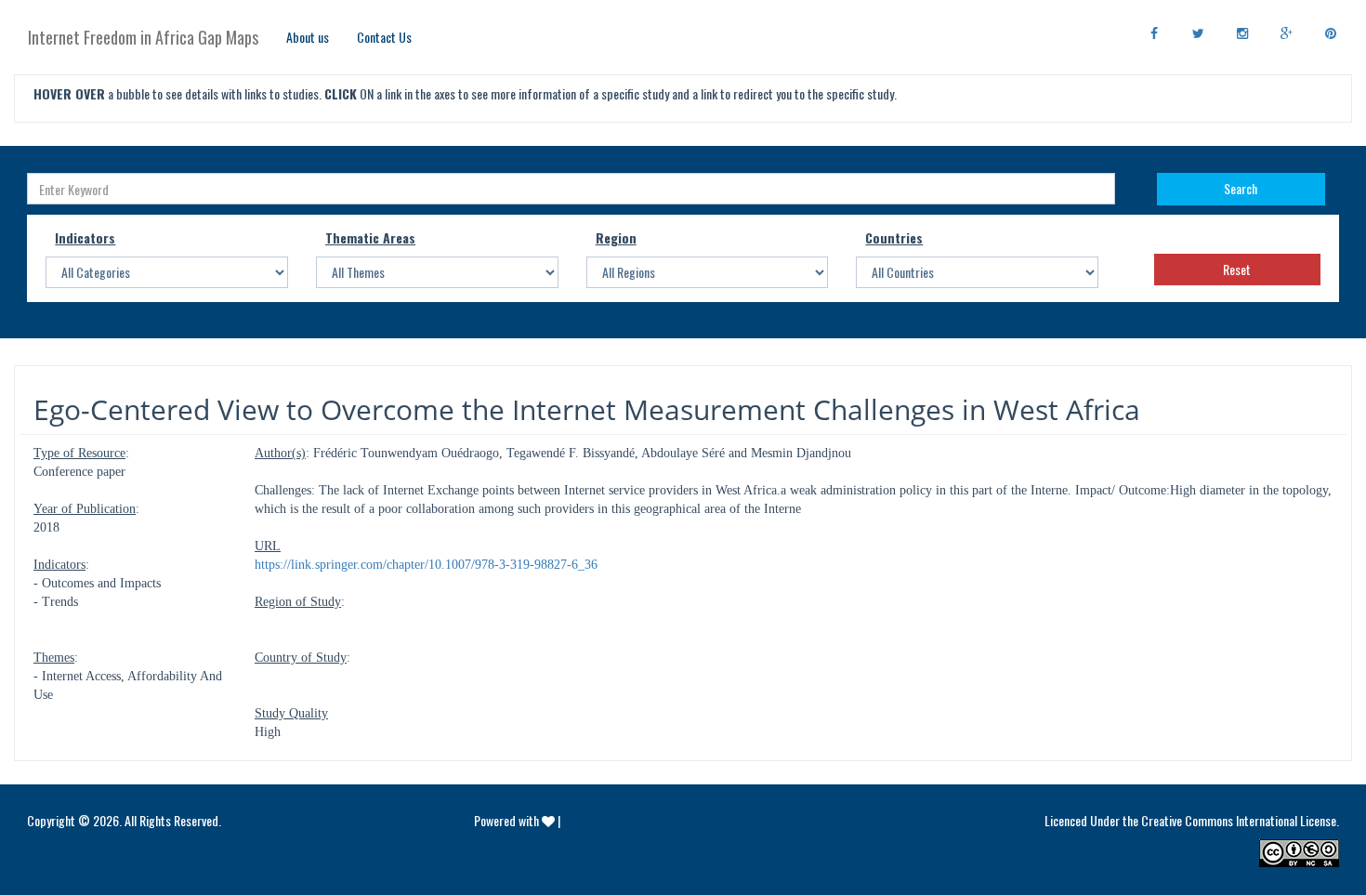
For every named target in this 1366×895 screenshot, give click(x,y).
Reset (1237, 269)
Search (1240, 188)
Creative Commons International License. (1240, 820)
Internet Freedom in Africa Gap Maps (143, 37)
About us (307, 36)
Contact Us (384, 36)
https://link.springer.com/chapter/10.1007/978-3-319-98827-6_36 (426, 565)
